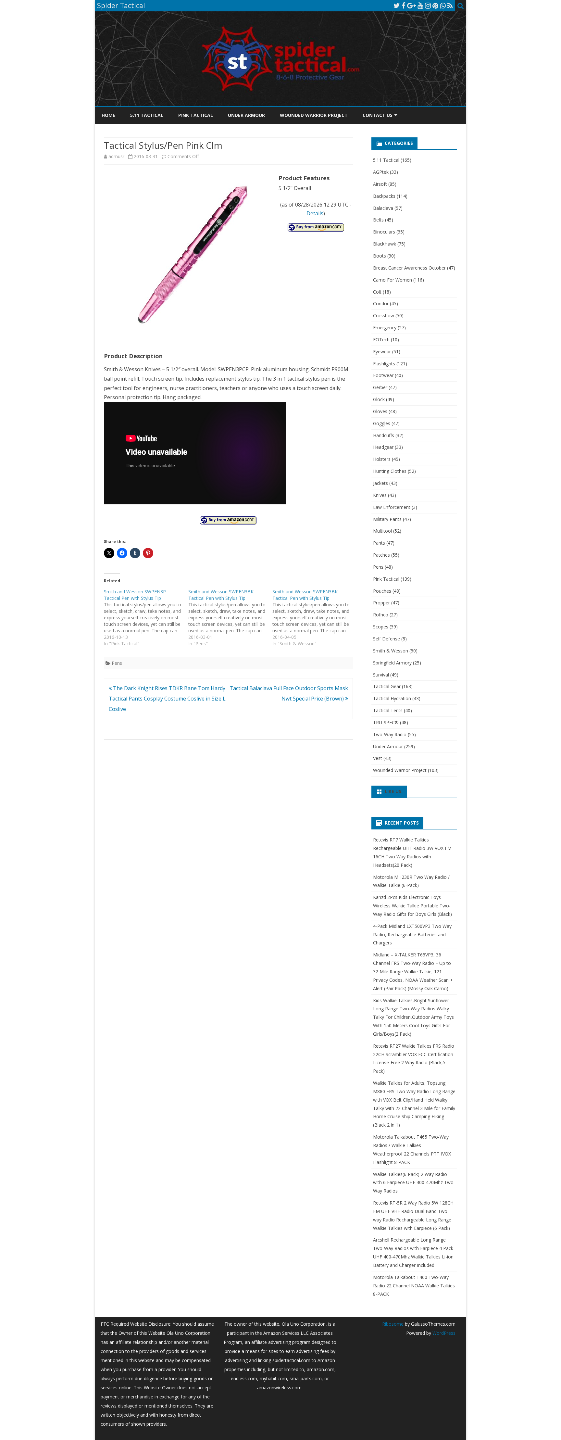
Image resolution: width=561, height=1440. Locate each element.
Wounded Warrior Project (314, 115)
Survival (381, 675)
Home (108, 115)
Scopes (380, 627)
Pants (379, 543)
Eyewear (382, 351)
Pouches (382, 591)
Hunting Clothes (389, 471)
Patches (381, 555)
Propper (381, 603)
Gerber (380, 387)
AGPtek (381, 172)
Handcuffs (383, 435)
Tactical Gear (387, 686)
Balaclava (383, 208)
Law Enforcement (391, 507)
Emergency (384, 327)
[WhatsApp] (443, 5)
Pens (117, 663)
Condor (381, 303)
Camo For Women (392, 280)
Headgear (383, 447)
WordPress (443, 1333)
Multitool (382, 531)
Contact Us (378, 115)
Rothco (380, 615)
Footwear (383, 375)
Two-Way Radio (389, 734)
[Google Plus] (411, 5)
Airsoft (380, 184)
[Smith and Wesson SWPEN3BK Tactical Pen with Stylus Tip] (230, 617)
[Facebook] (403, 5)
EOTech (381, 339)
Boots (379, 256)
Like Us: (394, 791)
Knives (380, 495)
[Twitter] (396, 5)
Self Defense (386, 639)
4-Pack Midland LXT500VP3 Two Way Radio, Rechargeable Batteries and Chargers (412, 934)
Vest (377, 758)
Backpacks (384, 196)
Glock (379, 399)
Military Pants (387, 519)
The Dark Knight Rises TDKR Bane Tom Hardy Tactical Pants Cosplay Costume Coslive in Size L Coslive (167, 699)
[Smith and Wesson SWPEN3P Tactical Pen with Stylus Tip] (146, 617)
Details (314, 213)
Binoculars (384, 232)
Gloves (380, 411)
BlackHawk (384, 244)
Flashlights (384, 363)
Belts (378, 220)
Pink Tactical (195, 115)
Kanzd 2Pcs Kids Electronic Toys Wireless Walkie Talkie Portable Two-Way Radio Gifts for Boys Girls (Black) (412, 905)
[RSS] (450, 5)
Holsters (382, 459)
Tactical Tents (388, 710)
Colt (377, 292)
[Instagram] (428, 5)
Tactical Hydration (392, 698)
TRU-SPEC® (386, 722)
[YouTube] (420, 5)
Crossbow (383, 315)
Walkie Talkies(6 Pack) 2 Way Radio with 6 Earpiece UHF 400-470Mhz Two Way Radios (413, 1182)
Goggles (381, 423)
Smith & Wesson (390, 651)
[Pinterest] (435, 5)
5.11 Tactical (146, 115)
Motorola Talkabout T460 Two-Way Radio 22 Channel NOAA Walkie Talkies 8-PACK (414, 1285)
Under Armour (246, 115)
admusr (116, 156)
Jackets (380, 483)
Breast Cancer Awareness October (409, 268)
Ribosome (393, 1324)
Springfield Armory (392, 663)
